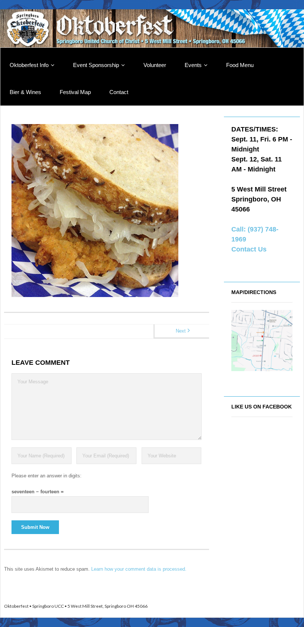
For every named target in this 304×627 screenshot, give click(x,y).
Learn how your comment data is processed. (138, 569)
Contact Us (249, 249)
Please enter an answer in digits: (46, 475)
